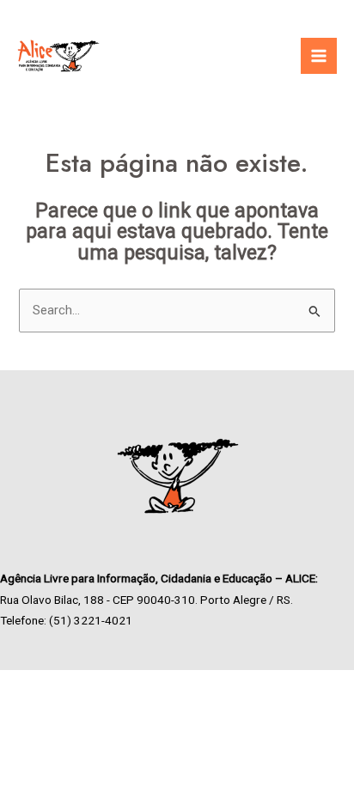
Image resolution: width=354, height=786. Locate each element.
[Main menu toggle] (319, 56)
